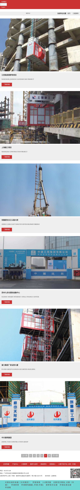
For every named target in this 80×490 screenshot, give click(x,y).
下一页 (55, 456)
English (3, 7)
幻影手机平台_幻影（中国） (68, 464)
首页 (69, 13)
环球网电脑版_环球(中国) (32, 485)
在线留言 (3, 1)
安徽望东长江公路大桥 (10, 220)
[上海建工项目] (40, 118)
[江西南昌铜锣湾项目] (40, 45)
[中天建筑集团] (40, 408)
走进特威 (6, 464)
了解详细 (7, 84)
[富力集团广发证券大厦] (40, 335)
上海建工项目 (7, 147)
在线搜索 (4, 4)
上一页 (24, 456)
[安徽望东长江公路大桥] (40, 190)
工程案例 (75, 13)
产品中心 (15, 464)
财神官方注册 (52, 485)
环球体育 (36, 482)
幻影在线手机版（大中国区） (17, 482)
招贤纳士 (52, 464)
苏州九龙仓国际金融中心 (11, 293)
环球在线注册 (66, 485)
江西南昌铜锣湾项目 (9, 75)
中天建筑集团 (7, 438)
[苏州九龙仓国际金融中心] (40, 263)
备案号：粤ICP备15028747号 (35, 476)
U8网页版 (47, 482)
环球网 (8, 487)
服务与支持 (34, 464)
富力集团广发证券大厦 (10, 365)
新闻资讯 (43, 464)
